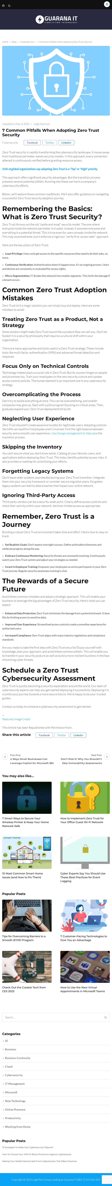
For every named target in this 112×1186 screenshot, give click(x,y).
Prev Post (32, 759)
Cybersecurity (10, 142)
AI (6, 1040)
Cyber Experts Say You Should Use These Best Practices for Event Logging (82, 877)
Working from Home (17, 1126)
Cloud (9, 1066)
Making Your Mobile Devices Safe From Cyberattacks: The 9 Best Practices (39, 1161)
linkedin (66, 142)
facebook (32, 142)
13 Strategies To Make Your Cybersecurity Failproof (27, 1147)
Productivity (13, 1118)
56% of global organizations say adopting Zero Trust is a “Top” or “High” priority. (50, 169)
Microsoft (11, 1092)
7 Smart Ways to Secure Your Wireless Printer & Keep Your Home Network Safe (25, 822)
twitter (49, 142)
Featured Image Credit (16, 719)
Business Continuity (17, 1058)
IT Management (15, 1083)
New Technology (15, 1100)
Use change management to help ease (74, 433)
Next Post (81, 759)
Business (10, 1049)
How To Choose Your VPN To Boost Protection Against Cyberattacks (36, 1154)
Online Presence (15, 1109)
